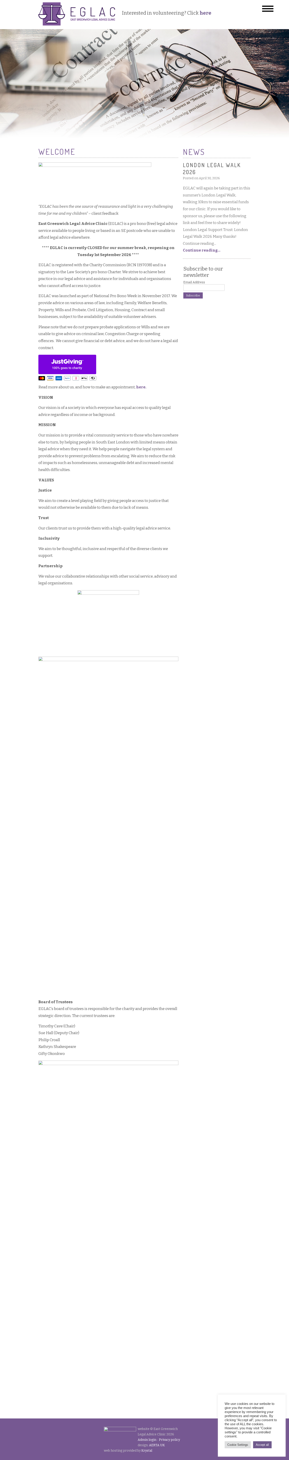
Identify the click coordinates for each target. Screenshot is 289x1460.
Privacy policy (169, 1440)
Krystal (146, 1451)
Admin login (147, 1440)
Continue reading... (201, 250)
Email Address (194, 282)
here (205, 13)
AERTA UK (157, 1445)
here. (141, 387)
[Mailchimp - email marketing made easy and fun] (208, 307)
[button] (268, 9)
